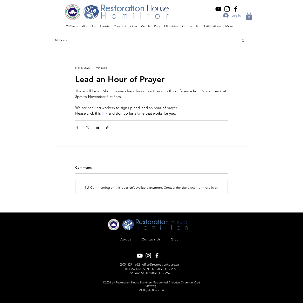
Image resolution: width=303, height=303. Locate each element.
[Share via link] (107, 127)
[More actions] (225, 67)
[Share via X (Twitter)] (87, 127)
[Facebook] (235, 9)
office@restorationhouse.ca (160, 264)
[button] (248, 16)
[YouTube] (218, 9)
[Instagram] (227, 9)
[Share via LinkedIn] (97, 127)
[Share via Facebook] (77, 127)
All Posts (61, 40)
